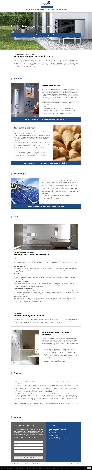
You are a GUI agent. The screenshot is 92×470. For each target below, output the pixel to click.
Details (84, 468)
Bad (53, 9)
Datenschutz (73, 463)
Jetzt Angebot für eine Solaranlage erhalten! (46, 206)
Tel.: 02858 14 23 (46, 7)
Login (78, 463)
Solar (49, 9)
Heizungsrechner (42, 9)
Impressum (68, 463)
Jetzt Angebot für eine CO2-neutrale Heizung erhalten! (46, 163)
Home (28, 9)
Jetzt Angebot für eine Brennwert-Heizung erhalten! (46, 119)
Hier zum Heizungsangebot (46, 35)
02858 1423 (57, 435)
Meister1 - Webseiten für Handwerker (36, 463)
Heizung (33, 9)
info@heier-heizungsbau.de (60, 438)
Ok (89, 468)
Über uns (58, 9)
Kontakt (64, 9)
